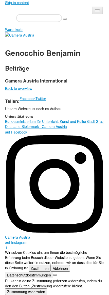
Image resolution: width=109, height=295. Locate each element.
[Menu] (97, 10)
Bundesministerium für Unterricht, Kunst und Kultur (45, 121)
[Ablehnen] (55, 275)
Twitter (40, 98)
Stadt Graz (95, 121)
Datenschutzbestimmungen (29, 274)
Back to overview (18, 88)
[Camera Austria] (19, 34)
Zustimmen (40, 268)
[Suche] (65, 19)
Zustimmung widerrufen (26, 291)
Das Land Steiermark (22, 126)
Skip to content (17, 2)
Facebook (27, 98)
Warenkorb (14, 29)
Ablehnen (60, 268)
